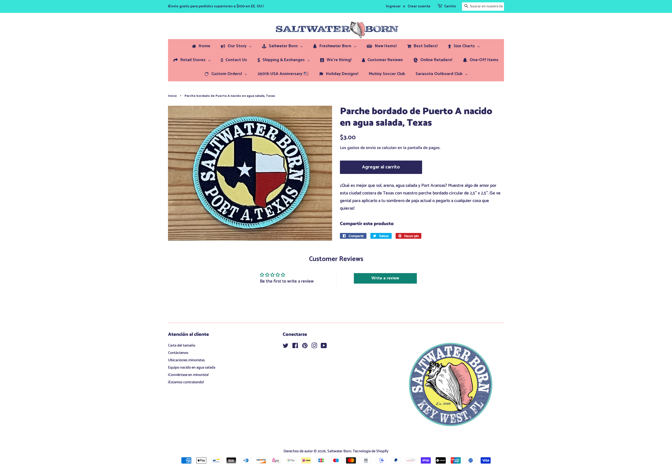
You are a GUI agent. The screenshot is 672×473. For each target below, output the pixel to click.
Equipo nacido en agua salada (191, 367)
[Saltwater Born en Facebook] (295, 347)
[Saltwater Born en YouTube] (324, 347)
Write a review (385, 278)
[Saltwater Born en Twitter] (285, 347)
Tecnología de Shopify (370, 451)
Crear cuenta (419, 6)
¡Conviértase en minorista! (188, 375)
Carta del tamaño (181, 345)
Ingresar (393, 6)
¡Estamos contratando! (186, 382)
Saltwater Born (339, 451)
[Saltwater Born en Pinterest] (305, 347)
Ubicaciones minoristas (186, 360)
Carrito (450, 6)
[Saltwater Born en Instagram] (314, 347)
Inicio (172, 96)
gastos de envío (361, 147)
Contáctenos (178, 353)
